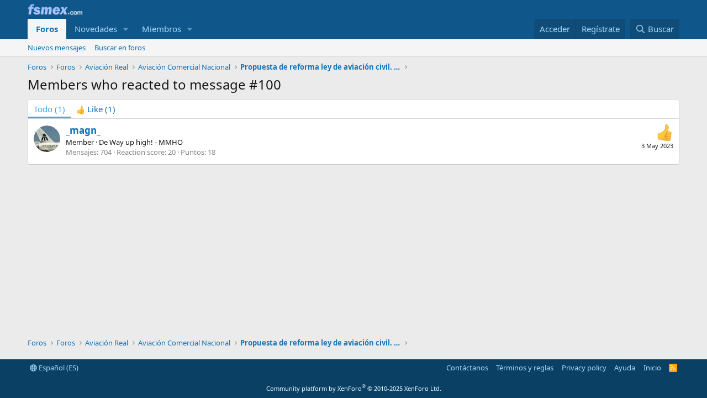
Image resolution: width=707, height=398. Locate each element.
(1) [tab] (49, 108)
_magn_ (83, 130)
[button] (126, 29)
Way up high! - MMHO (146, 142)
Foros (47, 28)
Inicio (652, 368)
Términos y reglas (524, 368)
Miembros (161, 28)
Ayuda (624, 368)
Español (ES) (57, 368)
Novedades (96, 28)
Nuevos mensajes (57, 48)
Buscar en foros (119, 48)
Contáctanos (467, 368)
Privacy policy (584, 368)
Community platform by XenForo (353, 388)
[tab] (96, 109)
